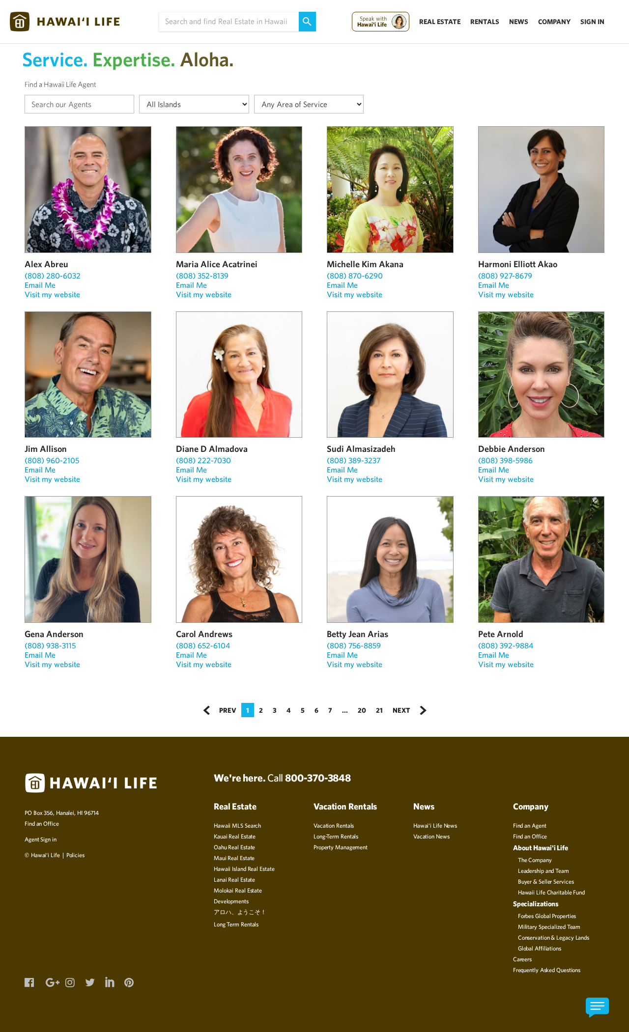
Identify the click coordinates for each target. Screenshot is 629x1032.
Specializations (536, 903)
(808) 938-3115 (50, 645)
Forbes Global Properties (547, 915)
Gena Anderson (54, 634)
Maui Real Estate (234, 857)
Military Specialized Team (549, 926)
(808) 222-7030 (203, 460)
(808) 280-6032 (53, 275)
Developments (231, 900)
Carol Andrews (204, 634)
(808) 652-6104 (203, 645)
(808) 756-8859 (354, 645)
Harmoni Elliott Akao (517, 264)
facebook (29, 981)
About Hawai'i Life (540, 847)
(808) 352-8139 (202, 275)
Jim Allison (46, 449)
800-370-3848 (318, 777)
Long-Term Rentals (336, 836)
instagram (69, 981)
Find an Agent (529, 825)
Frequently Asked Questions (546, 969)
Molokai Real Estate (238, 890)
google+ (50, 981)
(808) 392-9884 (505, 645)
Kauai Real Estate (235, 836)
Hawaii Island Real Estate (244, 868)
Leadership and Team (543, 870)
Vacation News (431, 836)
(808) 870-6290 (355, 275)
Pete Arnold (500, 634)
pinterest (128, 981)
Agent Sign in (41, 839)
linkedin (109, 980)
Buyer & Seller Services (546, 881)
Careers (522, 958)
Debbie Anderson (511, 449)
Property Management (341, 846)
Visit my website (52, 294)
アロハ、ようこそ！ (240, 911)
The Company (535, 859)
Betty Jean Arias (357, 634)
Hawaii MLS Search (237, 825)
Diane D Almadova (212, 449)
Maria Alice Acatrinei (216, 264)
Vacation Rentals (334, 825)
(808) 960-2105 (52, 460)
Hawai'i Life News (435, 825)
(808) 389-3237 (353, 460)
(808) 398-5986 (505, 460)
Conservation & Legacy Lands (553, 937)
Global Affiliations (539, 948)
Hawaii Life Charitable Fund (551, 892)
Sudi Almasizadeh (361, 449)
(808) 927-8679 (505, 275)
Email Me (40, 284)
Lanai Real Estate (234, 879)
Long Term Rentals (236, 923)
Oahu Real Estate (234, 846)
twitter (89, 981)
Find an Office (42, 823)
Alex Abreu (46, 264)
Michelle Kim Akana (365, 264)
